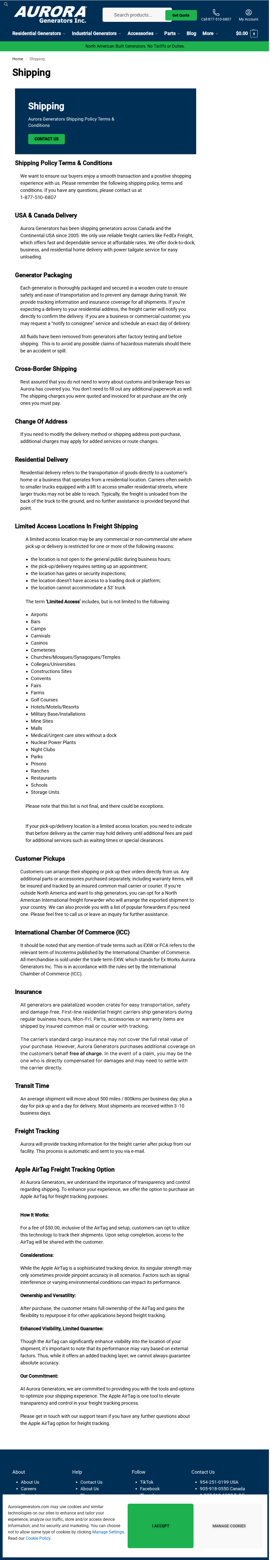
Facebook (147, 1488)
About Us (30, 1481)
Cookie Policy (55, 1538)
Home (17, 58)
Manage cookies (225, 1526)
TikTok (144, 1481)
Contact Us (47, 138)
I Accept (156, 1526)
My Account (244, 19)
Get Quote (177, 14)
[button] (243, 33)
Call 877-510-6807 (212, 19)
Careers (28, 1488)
